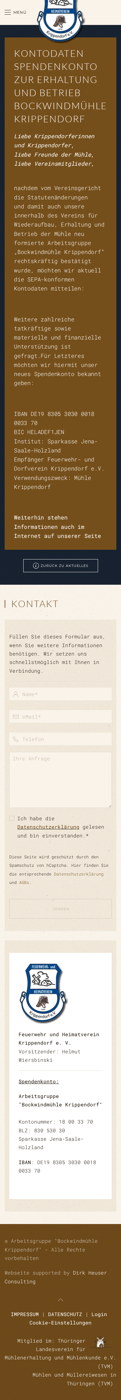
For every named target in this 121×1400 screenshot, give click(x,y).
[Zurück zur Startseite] (60, 12)
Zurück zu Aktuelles (64, 565)
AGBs (24, 882)
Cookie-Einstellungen (60, 1322)
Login (99, 1314)
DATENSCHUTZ (65, 1314)
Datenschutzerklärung (48, 826)
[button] (16, 12)
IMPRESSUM (25, 1314)
